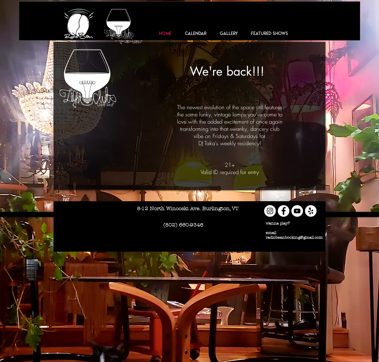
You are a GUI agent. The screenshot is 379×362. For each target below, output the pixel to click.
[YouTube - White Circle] (297, 211)
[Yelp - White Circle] (311, 211)
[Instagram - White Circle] (270, 211)
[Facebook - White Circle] (283, 211)
